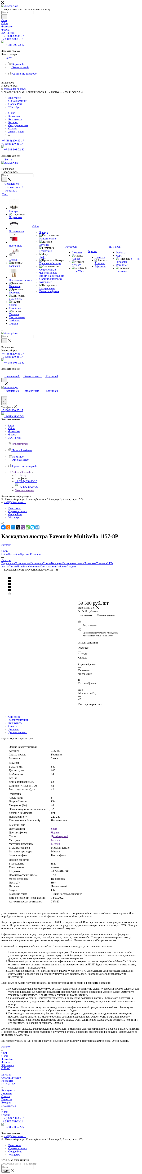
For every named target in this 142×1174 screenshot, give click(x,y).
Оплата (12, 726)
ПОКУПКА (8, 1083)
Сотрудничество (11, 1077)
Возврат (6, 1102)
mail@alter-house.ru (15, 88)
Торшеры (56, 563)
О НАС (5, 1068)
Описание (14, 716)
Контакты (7, 1080)
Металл (55, 840)
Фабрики (61, 566)
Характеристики (18, 719)
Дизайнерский (59, 836)
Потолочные (22, 563)
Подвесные (8, 563)
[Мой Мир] (13, 527)
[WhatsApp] (28, 527)
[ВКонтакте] (3, 527)
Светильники (48, 566)
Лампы (13, 566)
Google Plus (15, 103)
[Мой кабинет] (3, 372)
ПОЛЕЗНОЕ (8, 1105)
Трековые (101, 563)
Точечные (90, 563)
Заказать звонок (24, 490)
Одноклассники (17, 100)
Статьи (5, 1114)
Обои (4, 554)
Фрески (24, 554)
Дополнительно (17, 732)
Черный (55, 832)
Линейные (23, 566)
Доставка (13, 729)
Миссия (6, 1074)
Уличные (34, 566)
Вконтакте (14, 97)
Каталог (6, 1046)
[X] (18, 527)
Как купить (15, 722)
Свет (4, 1052)
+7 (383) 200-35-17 (13, 35)
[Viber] (23, 527)
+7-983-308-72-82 (14, 44)
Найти (6, 1171)
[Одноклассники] (8, 527)
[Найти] (4, 16)
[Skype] (32, 527)
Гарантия (6, 1099)
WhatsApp (14, 107)
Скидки (71, 566)
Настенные (36, 563)
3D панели (35, 554)
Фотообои (14, 554)
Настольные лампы (73, 563)
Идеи (4, 1111)
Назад (22, 475)
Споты (47, 563)
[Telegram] (37, 527)
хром (54, 828)
